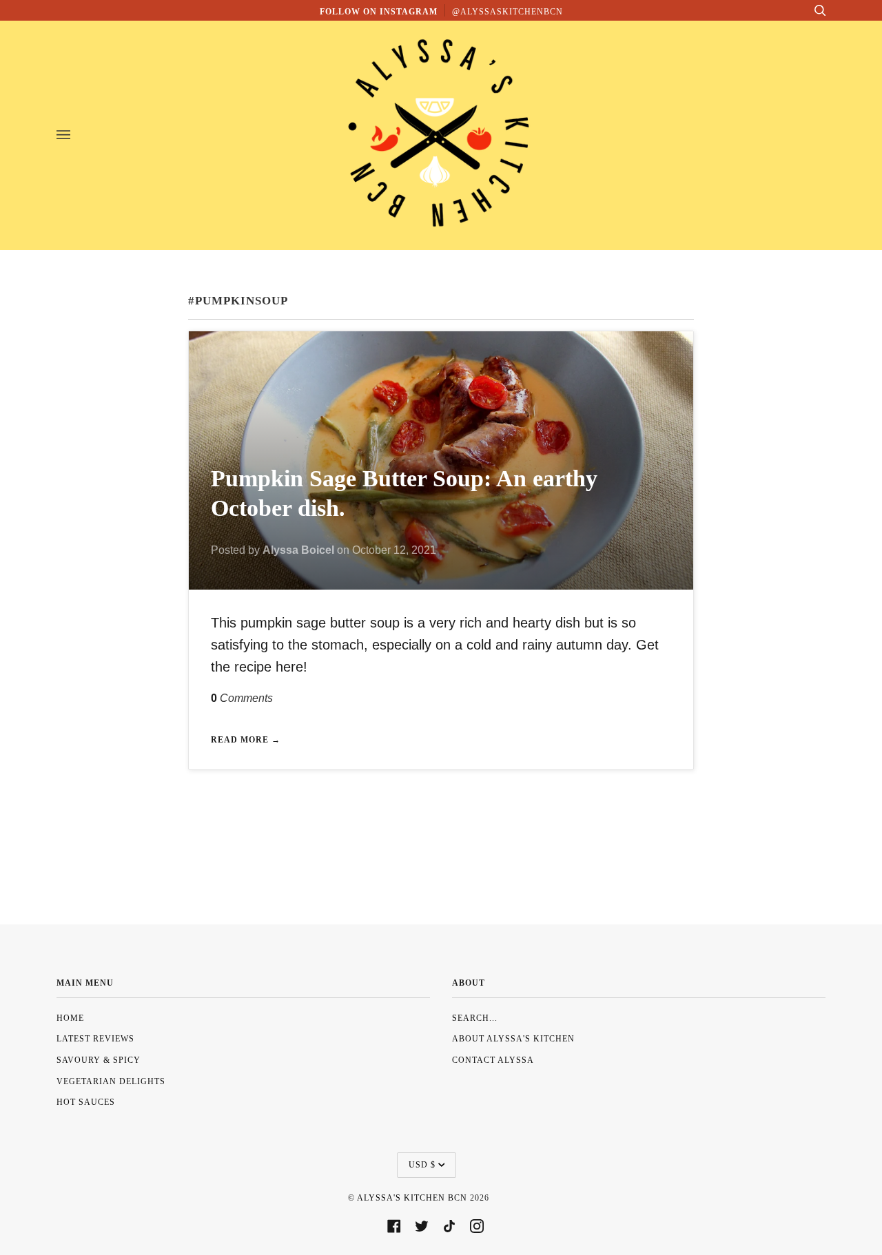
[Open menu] (77, 135)
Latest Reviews (95, 1039)
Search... (475, 1018)
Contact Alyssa (493, 1060)
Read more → (245, 740)
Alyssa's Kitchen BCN (412, 1198)
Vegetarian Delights (111, 1081)
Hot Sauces (86, 1102)
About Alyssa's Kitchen (513, 1039)
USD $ (422, 1165)
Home (70, 1018)
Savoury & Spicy (99, 1060)
